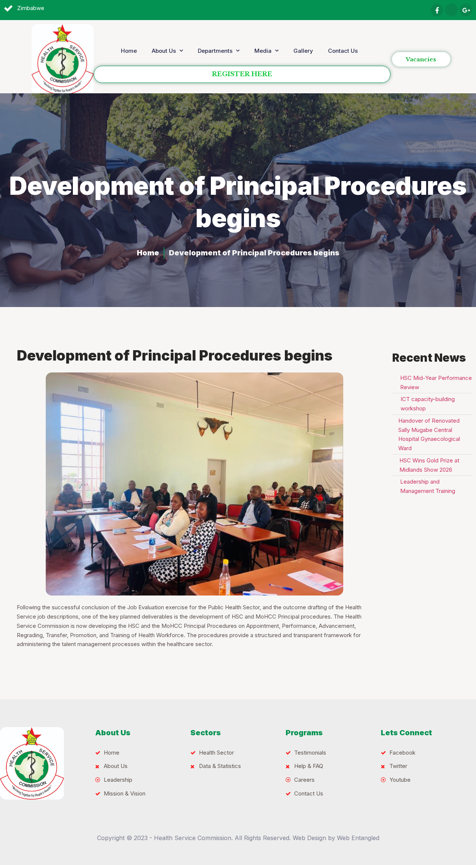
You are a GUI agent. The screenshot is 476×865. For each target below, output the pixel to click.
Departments (215, 50)
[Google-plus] (466, 10)
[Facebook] (437, 10)
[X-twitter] (451, 10)
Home (129, 50)
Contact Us (343, 50)
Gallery (303, 50)
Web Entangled (358, 838)
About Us (164, 50)
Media (262, 50)
